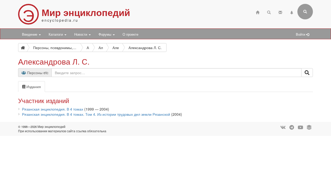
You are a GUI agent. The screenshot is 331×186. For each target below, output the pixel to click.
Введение (30, 34)
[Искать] (307, 72)
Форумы (105, 34)
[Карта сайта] (291, 11)
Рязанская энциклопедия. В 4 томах (52, 109)
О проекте (130, 34)
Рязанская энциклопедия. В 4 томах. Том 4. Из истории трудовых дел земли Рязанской (96, 114)
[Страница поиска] (269, 11)
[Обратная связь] (280, 11)
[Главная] (257, 11)
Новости (81, 34)
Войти (301, 34)
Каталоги (56, 34)
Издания (33, 86)
